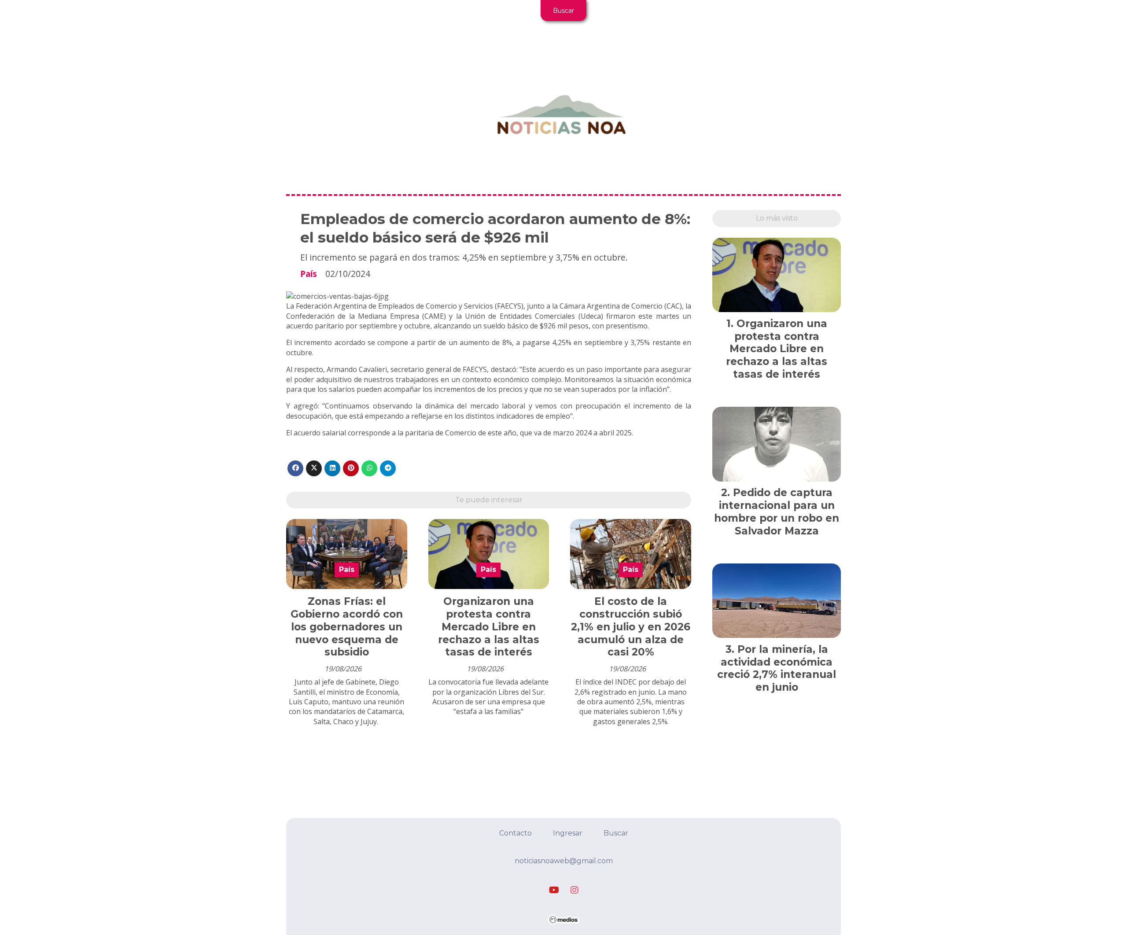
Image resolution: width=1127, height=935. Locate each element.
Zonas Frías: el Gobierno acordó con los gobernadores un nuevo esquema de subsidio (347, 626)
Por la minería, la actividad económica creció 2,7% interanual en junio (776, 668)
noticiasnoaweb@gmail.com (564, 861)
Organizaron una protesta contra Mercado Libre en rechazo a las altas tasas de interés (488, 626)
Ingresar (567, 833)
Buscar (563, 11)
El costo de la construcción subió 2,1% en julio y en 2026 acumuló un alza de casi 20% (630, 626)
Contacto (515, 833)
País (308, 274)
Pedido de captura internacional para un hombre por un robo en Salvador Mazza (776, 511)
